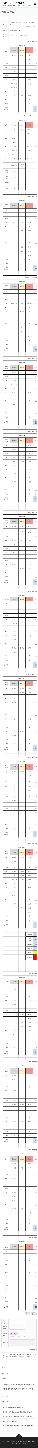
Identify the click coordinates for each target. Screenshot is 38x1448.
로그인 (3, 1367)
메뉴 (34, 3)
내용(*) (5, 1342)
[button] (14, 30)
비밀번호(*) (5, 1328)
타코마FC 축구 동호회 (13, 2)
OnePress (31, 1441)
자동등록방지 (5, 1334)
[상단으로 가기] (19, 1436)
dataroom (5, 1401)
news (4, 1378)
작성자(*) (5, 1322)
